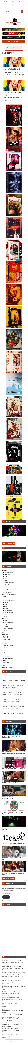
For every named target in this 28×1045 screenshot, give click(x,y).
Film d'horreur (15, 699)
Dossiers (6, 602)
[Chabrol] (14, 372)
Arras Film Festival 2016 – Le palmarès (14, 92)
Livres (4, 597)
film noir (11, 680)
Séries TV (6, 588)
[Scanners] (14, 237)
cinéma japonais (12, 706)
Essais (5, 606)
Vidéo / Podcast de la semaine (10, 590)
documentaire (21, 706)
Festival (5, 580)
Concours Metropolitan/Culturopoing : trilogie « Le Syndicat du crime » (12, 1018)
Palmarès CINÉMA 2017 (16, 1014)
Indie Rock (17, 680)
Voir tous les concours (13, 41)
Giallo (4, 701)
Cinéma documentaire (13, 708)
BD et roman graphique (9, 599)
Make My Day (15, 682)
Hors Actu (6, 626)
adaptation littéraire (8, 689)
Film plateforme (7, 592)
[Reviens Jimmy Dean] (14, 170)
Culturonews (15, 1)
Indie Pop (5, 682)
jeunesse (23, 680)
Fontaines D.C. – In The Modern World (10, 563)
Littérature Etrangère (8, 610)
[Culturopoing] (13, 26)
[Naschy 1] (14, 282)
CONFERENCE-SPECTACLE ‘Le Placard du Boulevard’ (13, 768)
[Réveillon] (14, 125)
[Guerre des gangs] (14, 327)
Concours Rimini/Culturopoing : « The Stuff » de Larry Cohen (12, 999)
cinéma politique (20, 692)
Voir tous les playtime (9, 543)
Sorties (5, 616)
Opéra (5, 653)
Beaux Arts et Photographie (9, 600)
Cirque (5, 641)
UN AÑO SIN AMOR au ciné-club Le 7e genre (11, 783)
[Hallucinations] (14, 193)
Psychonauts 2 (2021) (7, 536)
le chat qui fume (6, 687)
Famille (21, 682)
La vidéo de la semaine (8, 628)
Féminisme (5, 680)
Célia (3, 972)
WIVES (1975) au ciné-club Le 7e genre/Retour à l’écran (13, 873)
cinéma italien (6, 713)
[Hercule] (14, 439)
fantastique (21, 696)
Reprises (6, 586)
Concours (21, 1)
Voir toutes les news (8, 878)
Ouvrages (6, 655)
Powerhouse (6, 694)
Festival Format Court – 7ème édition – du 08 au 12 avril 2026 (14, 828)
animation (19, 675)
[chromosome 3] (14, 215)
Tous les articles (7, 1)
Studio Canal (17, 678)
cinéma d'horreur (19, 694)
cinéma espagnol (7, 699)
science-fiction (11, 701)
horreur (5, 696)
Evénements (6, 578)
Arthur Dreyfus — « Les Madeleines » (16, 972)
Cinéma (5, 570)
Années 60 (10, 678)
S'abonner (6, 897)
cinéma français (19, 713)
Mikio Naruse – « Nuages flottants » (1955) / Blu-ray (13, 858)
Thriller (5, 708)
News (4, 632)
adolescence (12, 692)
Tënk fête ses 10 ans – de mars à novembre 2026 (13, 843)
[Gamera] (14, 349)
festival (15, 711)
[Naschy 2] (14, 305)
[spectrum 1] (14, 519)
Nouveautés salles (7, 584)
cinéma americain (7, 715)
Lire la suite (8, 77)
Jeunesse (6, 608)
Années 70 (5, 706)
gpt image (4, 1014)
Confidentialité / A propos (10, 5)
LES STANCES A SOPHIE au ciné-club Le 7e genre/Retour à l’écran (11, 797)
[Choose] (14, 148)
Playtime (5, 637)
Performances (7, 656)
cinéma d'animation (12, 696)
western (5, 685)
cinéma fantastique (7, 711)
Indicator (5, 692)
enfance (5, 678)
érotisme (14, 687)
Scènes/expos (6, 639)
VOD (4, 665)
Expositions (6, 649)
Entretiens (6, 576)
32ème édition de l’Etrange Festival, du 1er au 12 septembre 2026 (13, 736)
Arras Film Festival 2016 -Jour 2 (12, 69)
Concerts (6, 620)
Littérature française (8, 612)
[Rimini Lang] (14, 474)
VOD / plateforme (7, 667)
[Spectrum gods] (14, 394)
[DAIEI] (14, 496)
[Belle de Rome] (14, 260)
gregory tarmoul (6, 966)
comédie (21, 704)
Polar (5, 614)
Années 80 (15, 704)
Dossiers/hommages (8, 622)
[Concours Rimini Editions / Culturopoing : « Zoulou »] (13, 30)
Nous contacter (7, 8)
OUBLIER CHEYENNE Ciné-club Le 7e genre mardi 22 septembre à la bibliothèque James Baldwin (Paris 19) (13, 753)
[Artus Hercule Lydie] (14, 417)
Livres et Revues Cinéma (9, 582)
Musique (5, 618)
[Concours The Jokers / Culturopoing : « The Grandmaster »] (13, 37)
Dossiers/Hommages (8, 572)
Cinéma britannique (7, 704)
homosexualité (6, 675)
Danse (5, 643)
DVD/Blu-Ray (6, 574)
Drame (12, 713)
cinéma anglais (11, 685)
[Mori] (14, 461)
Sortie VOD (6, 663)
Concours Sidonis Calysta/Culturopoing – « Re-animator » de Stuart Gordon (12, 962)
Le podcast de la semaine (9, 594)
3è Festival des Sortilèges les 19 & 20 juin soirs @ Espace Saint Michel (13, 813)
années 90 (14, 675)
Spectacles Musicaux (8, 658)
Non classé (6, 635)
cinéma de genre (20, 685)
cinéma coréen (17, 689)
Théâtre (5, 660)
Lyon (22, 699)
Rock (9, 682)
